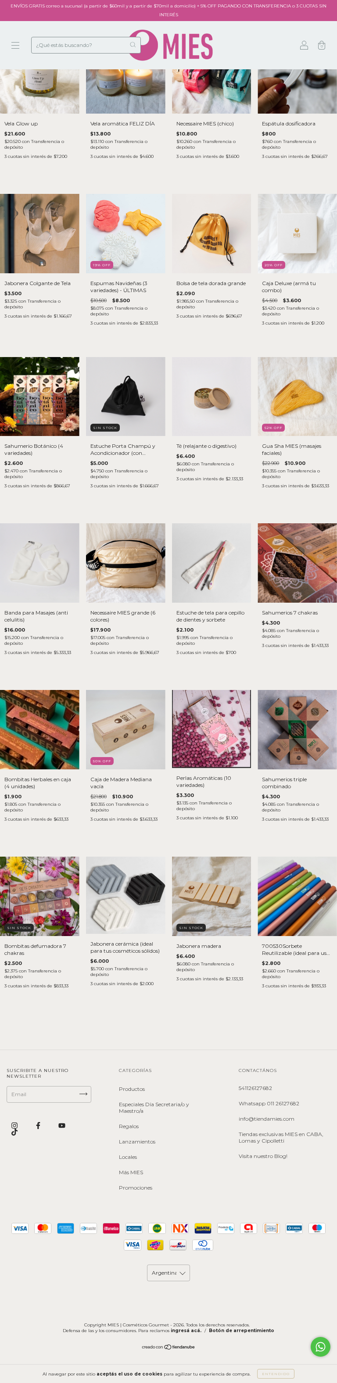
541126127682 (255, 1088)
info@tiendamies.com (266, 1118)
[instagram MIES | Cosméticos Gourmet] (15, 1125)
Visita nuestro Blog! (263, 1156)
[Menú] (15, 46)
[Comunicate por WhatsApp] (320, 1347)
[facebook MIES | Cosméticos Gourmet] (38, 1125)
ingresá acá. (186, 1330)
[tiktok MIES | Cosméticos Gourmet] (14, 1132)
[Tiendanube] (168, 1347)
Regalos (129, 1126)
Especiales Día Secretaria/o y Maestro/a (154, 1107)
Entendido (276, 1374)
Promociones (135, 1187)
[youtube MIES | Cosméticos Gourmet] (62, 1125)
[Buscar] (132, 44)
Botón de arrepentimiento (241, 1330)
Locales (128, 1157)
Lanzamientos (137, 1141)
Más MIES (131, 1172)
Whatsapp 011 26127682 (269, 1103)
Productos (132, 1089)
